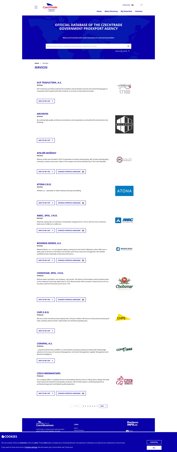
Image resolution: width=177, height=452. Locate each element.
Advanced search (121, 51)
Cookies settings (31, 447)
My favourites (126, 11)
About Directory (111, 11)
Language (126, 5)
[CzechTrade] (59, 7)
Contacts (138, 11)
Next (102, 406)
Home (99, 11)
